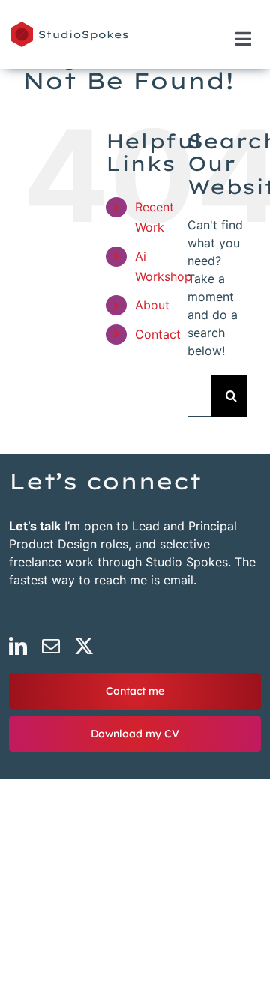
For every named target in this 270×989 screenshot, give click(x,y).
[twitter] (84, 646)
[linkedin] (18, 646)
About (152, 304)
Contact (158, 334)
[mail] (51, 646)
